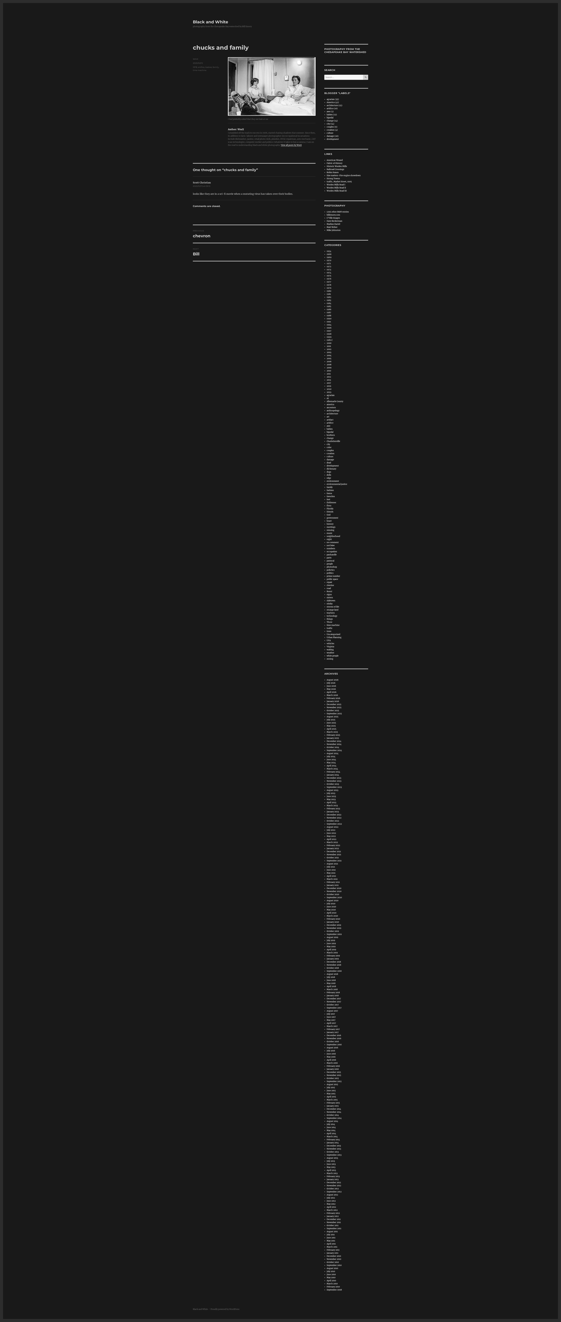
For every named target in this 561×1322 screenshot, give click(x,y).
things (330, 619)
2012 (329, 377)
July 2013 (331, 1161)
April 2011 (331, 1244)
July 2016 (331, 1051)
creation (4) (332, 130)
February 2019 (333, 956)
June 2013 (331, 1164)
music (329, 533)
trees (329, 631)
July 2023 (331, 793)
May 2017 (331, 1020)
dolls (329, 475)
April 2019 (331, 949)
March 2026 (332, 695)
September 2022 (334, 824)
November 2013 (334, 1149)
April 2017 (331, 1023)
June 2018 (331, 980)
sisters (330, 597)
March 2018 (332, 989)
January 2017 (333, 1032)
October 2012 (333, 1188)
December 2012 (334, 1182)
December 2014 (334, 1109)
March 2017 (332, 1026)
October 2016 (333, 1041)
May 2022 (331, 836)
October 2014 (333, 1115)
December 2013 (334, 1146)
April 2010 (331, 1280)
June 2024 (331, 759)
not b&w (331, 545)
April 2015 (331, 1096)
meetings (331, 527)
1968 (329, 254)
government (332, 518)
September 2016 (334, 1044)
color (329, 447)
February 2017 (333, 1029)
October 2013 (333, 1152)
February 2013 (333, 1176)
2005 (329, 358)
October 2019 (333, 931)
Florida (330, 508)
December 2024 (334, 741)
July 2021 (331, 867)
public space (332, 579)
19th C (330, 340)
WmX (195, 59)
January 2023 (333, 811)
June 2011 (331, 1237)
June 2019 (331, 943)
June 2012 (331, 1201)
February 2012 (333, 1213)
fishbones (331, 502)
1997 (329, 331)
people (330, 564)
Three (329, 622)
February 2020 (333, 919)
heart (329, 521)
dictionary (331, 469)
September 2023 (334, 787)
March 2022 (332, 842)
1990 (329, 318)
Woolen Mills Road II (336, 188)
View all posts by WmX (291, 145)
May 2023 (331, 799)
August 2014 (332, 1121)
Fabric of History (334, 163)
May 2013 (331, 1167)
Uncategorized (333, 634)
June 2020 (331, 906)
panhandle (332, 554)
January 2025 (333, 738)
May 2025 (331, 726)
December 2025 (334, 704)
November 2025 (334, 707)
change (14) (332, 121)
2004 (329, 355)
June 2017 (331, 1017)
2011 (329, 374)
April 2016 (331, 1060)
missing (330, 530)
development (333, 139)
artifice (201, 67)
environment (333, 481)
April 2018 (331, 986)
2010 (329, 371)
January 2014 (333, 1142)
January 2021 (333, 885)
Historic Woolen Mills (337, 166)
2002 (329, 349)
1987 (329, 312)
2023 (329, 392)
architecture (332, 413)
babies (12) (332, 114)
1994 (329, 325)
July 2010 (331, 1271)
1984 (329, 303)
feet (328, 499)
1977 (329, 282)
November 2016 (334, 1038)
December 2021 (334, 851)
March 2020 (332, 916)
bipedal (330, 117)
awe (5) (330, 111)
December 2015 (334, 1072)
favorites (331, 496)
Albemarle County (335, 401)
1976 (329, 279)
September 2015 (334, 1081)
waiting (330, 649)
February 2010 (333, 1287)
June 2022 (331, 833)
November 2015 (334, 1075)
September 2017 (334, 1008)
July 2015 (331, 1087)
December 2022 (334, 815)
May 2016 (331, 1057)
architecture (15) (334, 105)
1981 (329, 294)
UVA (329, 640)
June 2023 (331, 796)
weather (330, 653)
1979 (329, 288)
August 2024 (332, 753)
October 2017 (333, 1005)
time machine (199, 70)
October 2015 (333, 1078)
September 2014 (334, 1118)
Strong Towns (333, 178)
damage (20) (332, 136)
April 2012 (331, 1207)
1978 (195, 67)
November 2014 (334, 1112)
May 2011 (331, 1241)
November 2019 (334, 928)
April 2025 (331, 729)
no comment (333, 542)
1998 (329, 334)
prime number (333, 576)
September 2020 (334, 897)
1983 (329, 300)
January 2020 (333, 922)
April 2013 (331, 1170)
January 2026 (333, 701)
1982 (329, 297)
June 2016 (331, 1054)
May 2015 (331, 1093)
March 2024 (332, 769)
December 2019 (334, 925)
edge (329, 478)
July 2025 (331, 720)
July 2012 (331, 1198)
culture (330, 133)
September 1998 (334, 1290)
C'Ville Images (333, 218)
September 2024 (334, 750)
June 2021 (331, 870)
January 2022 (333, 848)
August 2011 (332, 1231)
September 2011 (334, 1228)
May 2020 (331, 910)
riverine (330, 585)
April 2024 (331, 765)
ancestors (331, 407)
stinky (330, 603)
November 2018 (334, 965)
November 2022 (334, 818)
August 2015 (332, 1084)
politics (330, 573)
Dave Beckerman (334, 221)
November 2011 (334, 1222)
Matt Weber (332, 227)
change (330, 438)
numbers (331, 548)
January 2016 (333, 1069)
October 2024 (333, 747)
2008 (329, 364)
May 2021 (331, 873)
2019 (329, 386)
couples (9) (332, 127)
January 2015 (333, 1106)
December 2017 (334, 998)
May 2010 (331, 1277)
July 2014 (331, 1124)
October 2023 (333, 784)
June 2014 (331, 1127)
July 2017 (331, 1014)
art (328, 417)
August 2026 (332, 680)
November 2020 (334, 891)
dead (329, 462)
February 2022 (333, 845)
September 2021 (334, 860)
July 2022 (331, 830)
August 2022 (332, 827)
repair (329, 582)
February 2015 (333, 1103)
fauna (329, 493)
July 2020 (331, 903)
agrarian (331, 395)
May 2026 (331, 689)
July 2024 (331, 756)
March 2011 (332, 1247)
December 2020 (334, 888)
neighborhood (333, 536)
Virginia (330, 646)
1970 (329, 260)
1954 (329, 251)
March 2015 (332, 1100)
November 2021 (334, 854)
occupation (332, 551)
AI (328, 398)
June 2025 (331, 723)
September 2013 (334, 1155)
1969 (329, 257)
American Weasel (335, 160)
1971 (329, 263)
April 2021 (331, 876)
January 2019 (333, 959)
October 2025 (333, 710)
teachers (331, 613)
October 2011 (332, 1225)
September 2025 (334, 713)
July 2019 (331, 940)
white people (332, 656)
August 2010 (332, 1268)
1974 (329, 272)
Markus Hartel (333, 224)
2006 (329, 361)
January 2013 (332, 1179)
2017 (329, 383)
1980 (329, 291)
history (330, 524)
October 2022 (333, 821)
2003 (329, 352)
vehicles (330, 643)
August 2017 (332, 1011)
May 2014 (331, 1130)
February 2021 (333, 882)
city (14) (330, 124)
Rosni (329, 591)
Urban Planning (334, 637)
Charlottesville (333, 441)
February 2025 (333, 735)
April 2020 (331, 913)
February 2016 (333, 1066)
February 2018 (333, 992)
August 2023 (332, 790)
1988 (329, 315)
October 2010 (333, 1262)
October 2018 (333, 968)
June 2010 (331, 1274)
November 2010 (334, 1259)
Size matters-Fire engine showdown (344, 175)
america (330, 404)
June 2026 (331, 686)
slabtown (331, 600)
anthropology (333, 410)
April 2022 (331, 839)
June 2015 (331, 1090)
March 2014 (332, 1136)
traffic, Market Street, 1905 (339, 181)
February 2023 (333, 808)
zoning (330, 659)
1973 (329, 269)
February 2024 (333, 772)
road (329, 588)
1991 (329, 322)
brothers (331, 435)
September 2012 (334, 1192)
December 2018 (334, 962)
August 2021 (332, 864)
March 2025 (332, 732)
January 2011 (332, 1253)
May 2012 (331, 1204)
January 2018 (333, 995)
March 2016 (332, 1063)
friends (330, 512)
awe (328, 426)
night (329, 539)
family (216, 67)
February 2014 (333, 1139)
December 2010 (334, 1256)
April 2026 (331, 692)
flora (329, 505)
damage (330, 459)
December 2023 (334, 778)
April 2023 (331, 802)
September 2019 (334, 934)
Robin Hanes (333, 172)
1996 (329, 328)
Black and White (210, 21)
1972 (329, 266)
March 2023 (332, 805)
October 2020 (333, 894)
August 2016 (332, 1047)
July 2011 (331, 1234)
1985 (329, 306)
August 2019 (332, 937)
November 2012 (334, 1185)
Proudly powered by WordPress (225, 1309)
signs (329, 594)
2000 (329, 343)
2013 (329, 380)
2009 (329, 367)
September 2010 (334, 1265)
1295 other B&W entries (338, 212)
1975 (329, 276)
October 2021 (333, 857)
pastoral (330, 561)
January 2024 (333, 775)
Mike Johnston (334, 230)
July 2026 (331, 683)
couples (330, 450)
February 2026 (333, 698)
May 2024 (331, 762)
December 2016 (334, 1035)
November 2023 (334, 781)
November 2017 (334, 1001)
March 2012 (332, 1210)
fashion (330, 490)
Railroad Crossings (335, 169)
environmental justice (337, 484)
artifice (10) (332, 108)
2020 (329, 389)
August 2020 (332, 900)
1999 (329, 337)
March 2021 (332, 879)
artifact (330, 420)
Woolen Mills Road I (336, 184)
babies (208, 67)
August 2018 (332, 974)
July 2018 (331, 977)
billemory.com (333, 215)
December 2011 (334, 1219)
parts (329, 558)
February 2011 (333, 1250)
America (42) (333, 102)
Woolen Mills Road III (337, 191)
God (328, 515)
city (328, 444)
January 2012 (333, 1216)
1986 (329, 309)
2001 (329, 346)
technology (332, 616)
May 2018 (331, 983)
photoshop (332, 567)
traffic (330, 628)
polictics (331, 570)
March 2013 (332, 1173)
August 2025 (332, 716)
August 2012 (332, 1195)
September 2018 (334, 971)
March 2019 (332, 952)
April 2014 (331, 1133)
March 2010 (332, 1283)
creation (330, 453)
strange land (332, 610)
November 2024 (334, 744)
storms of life (333, 607)
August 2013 (332, 1158)
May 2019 (331, 946)
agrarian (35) (333, 99)
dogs (329, 472)
